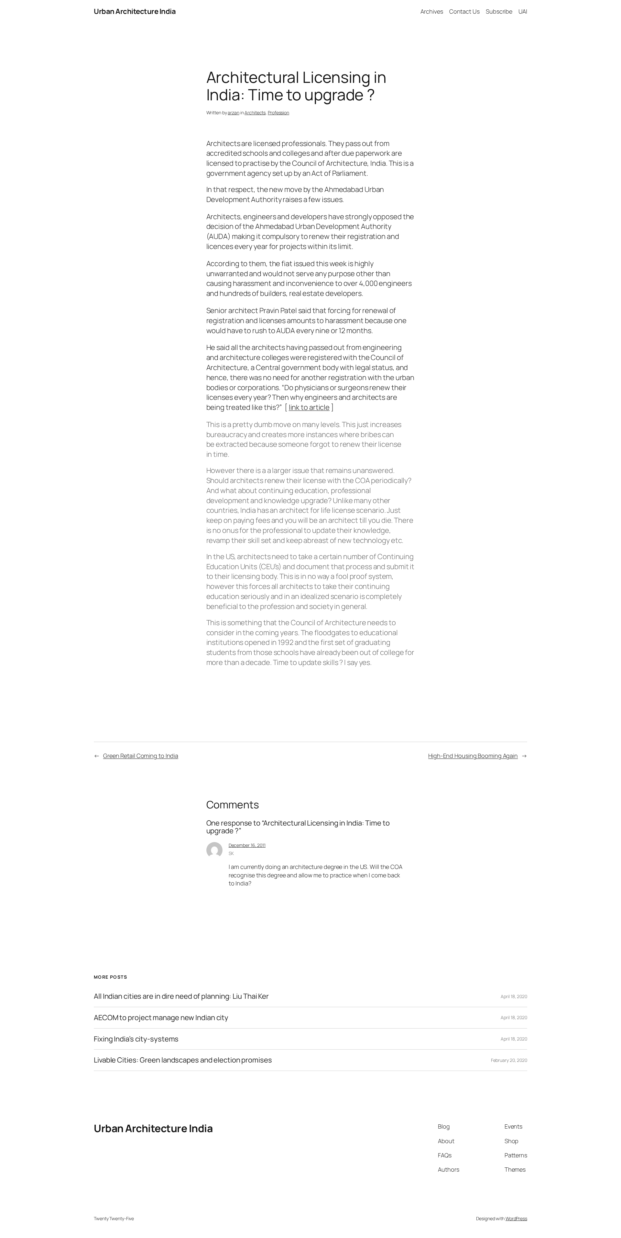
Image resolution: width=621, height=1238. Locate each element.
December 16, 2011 (247, 845)
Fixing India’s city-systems (136, 1039)
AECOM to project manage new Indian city (161, 1018)
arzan (233, 112)
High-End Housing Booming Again (473, 756)
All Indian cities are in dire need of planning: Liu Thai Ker (181, 996)
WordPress (516, 1218)
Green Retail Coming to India (140, 756)
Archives (431, 11)
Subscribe (499, 11)
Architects (255, 112)
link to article (309, 407)
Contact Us (464, 11)
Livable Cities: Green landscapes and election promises (183, 1060)
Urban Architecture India (135, 11)
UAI (522, 11)
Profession (278, 112)
